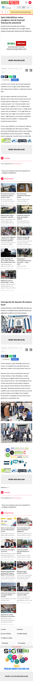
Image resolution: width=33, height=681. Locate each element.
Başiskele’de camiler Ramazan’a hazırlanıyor (8, 615)
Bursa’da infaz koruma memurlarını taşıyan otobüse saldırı (8, 195)
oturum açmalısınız (17, 164)
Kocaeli (5, 348)
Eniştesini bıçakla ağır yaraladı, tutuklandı (23, 238)
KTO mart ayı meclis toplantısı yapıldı (23, 594)
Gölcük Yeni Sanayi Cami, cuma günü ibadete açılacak (8, 595)
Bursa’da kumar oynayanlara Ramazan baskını (23, 195)
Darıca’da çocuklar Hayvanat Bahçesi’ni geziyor (23, 551)
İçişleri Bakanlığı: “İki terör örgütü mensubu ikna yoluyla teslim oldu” (8, 261)
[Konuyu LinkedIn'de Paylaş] (14, 76)
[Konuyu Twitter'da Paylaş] (6, 76)
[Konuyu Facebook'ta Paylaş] (2, 76)
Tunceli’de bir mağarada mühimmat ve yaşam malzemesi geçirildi (8, 239)
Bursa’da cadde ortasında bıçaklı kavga (21, 12)
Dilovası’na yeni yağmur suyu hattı (8, 550)
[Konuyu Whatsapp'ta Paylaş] (10, 76)
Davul (8, 488)
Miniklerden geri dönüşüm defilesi (22, 572)
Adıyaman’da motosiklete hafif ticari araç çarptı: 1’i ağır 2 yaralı (24, 261)
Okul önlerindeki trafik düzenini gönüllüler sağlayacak (23, 530)
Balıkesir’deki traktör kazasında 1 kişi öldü (7, 216)
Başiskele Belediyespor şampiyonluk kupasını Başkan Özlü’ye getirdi (8, 573)
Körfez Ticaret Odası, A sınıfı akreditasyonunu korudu (8, 530)
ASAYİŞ (5, 69)
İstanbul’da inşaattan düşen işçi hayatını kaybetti (23, 217)
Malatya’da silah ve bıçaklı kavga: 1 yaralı (7, 281)
